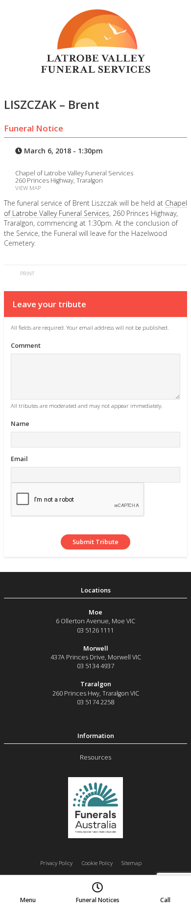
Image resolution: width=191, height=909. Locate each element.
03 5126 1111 (95, 630)
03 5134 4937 (95, 665)
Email (19, 458)
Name (20, 423)
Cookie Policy (97, 863)
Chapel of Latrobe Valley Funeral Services (95, 207)
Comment (26, 345)
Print (26, 273)
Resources (95, 757)
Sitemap (131, 863)
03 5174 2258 (95, 702)
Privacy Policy (56, 863)
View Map (28, 187)
